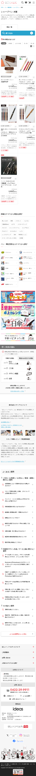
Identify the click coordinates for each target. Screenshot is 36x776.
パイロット (18, 221)
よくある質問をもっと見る (18, 634)
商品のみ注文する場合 (26, 358)
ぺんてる (26, 221)
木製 (11, 221)
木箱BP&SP (4, 82)
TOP (2, 7)
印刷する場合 (10, 358)
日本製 (21, 238)
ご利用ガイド (10, 696)
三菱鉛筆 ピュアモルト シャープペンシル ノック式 (9, 185)
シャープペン (16, 7)
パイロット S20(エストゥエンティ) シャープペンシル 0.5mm (9, 134)
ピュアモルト (25, 227)
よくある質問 (26, 696)
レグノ (21, 231)
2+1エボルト (13, 231)
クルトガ (4, 227)
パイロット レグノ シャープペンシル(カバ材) (27, 132)
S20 (15, 234)
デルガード (5, 231)
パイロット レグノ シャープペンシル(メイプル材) (27, 82)
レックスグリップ (6, 234)
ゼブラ (13, 224)
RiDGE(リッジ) (22, 234)
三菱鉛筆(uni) (5, 224)
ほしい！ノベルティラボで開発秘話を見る (12, 461)
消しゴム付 (5, 221)
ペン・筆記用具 (8, 7)
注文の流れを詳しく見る (17, 391)
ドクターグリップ (22, 224)
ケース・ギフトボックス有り (9, 238)
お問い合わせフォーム (18, 699)
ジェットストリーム (14, 227)
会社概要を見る (5, 422)
